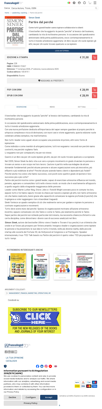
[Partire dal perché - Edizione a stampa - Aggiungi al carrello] (94, 57)
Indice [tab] (52, 107)
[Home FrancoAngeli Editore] (14, 3)
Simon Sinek (34, 17)
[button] (68, 3)
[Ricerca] (96, 8)
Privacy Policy (30, 403)
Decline (12, 397)
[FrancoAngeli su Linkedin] (9, 352)
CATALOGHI (11, 361)
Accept (48, 397)
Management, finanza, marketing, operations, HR (30, 293)
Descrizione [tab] (21, 107)
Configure (31, 397)
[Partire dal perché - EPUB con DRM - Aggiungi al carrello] (94, 95)
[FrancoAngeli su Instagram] (12, 352)
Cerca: (7, 8)
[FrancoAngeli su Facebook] (6, 352)
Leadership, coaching (19, 13)
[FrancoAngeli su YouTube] (15, 352)
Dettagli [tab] (82, 107)
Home (7, 13)
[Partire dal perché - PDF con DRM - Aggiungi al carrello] (94, 89)
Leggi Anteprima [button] (62, 51)
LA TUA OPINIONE (14, 358)
